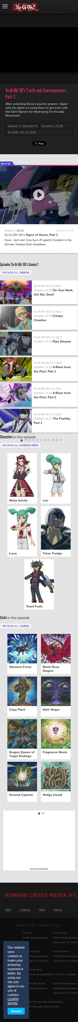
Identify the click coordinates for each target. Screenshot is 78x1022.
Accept (16, 1011)
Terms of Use (25, 925)
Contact (58, 910)
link (5, 7)
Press (42, 910)
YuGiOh (26, 7)
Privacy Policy (50, 925)
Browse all (15, 272)
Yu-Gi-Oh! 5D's (31, 234)
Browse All (15, 626)
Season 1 (33, 264)
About (8, 910)
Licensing (25, 910)
